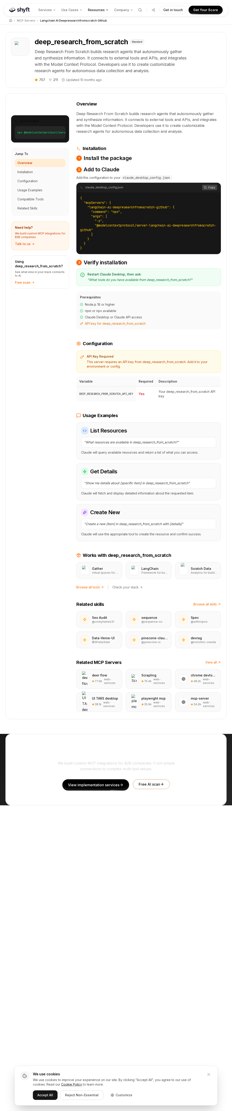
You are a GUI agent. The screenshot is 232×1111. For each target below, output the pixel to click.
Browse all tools (88, 587)
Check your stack (125, 587)
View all (211, 662)
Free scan (23, 282)
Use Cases (69, 10)
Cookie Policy (71, 1084)
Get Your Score (205, 10)
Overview (24, 163)
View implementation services (93, 785)
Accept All (45, 1095)
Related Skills (27, 208)
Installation (25, 172)
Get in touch (173, 10)
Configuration (27, 181)
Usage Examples (29, 190)
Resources (96, 10)
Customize (124, 1095)
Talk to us (23, 244)
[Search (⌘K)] (140, 10)
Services (45, 10)
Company (121, 10)
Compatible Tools (30, 199)
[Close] (208, 1074)
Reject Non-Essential (82, 1095)
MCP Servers (26, 20)
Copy (211, 187)
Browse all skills (205, 604)
